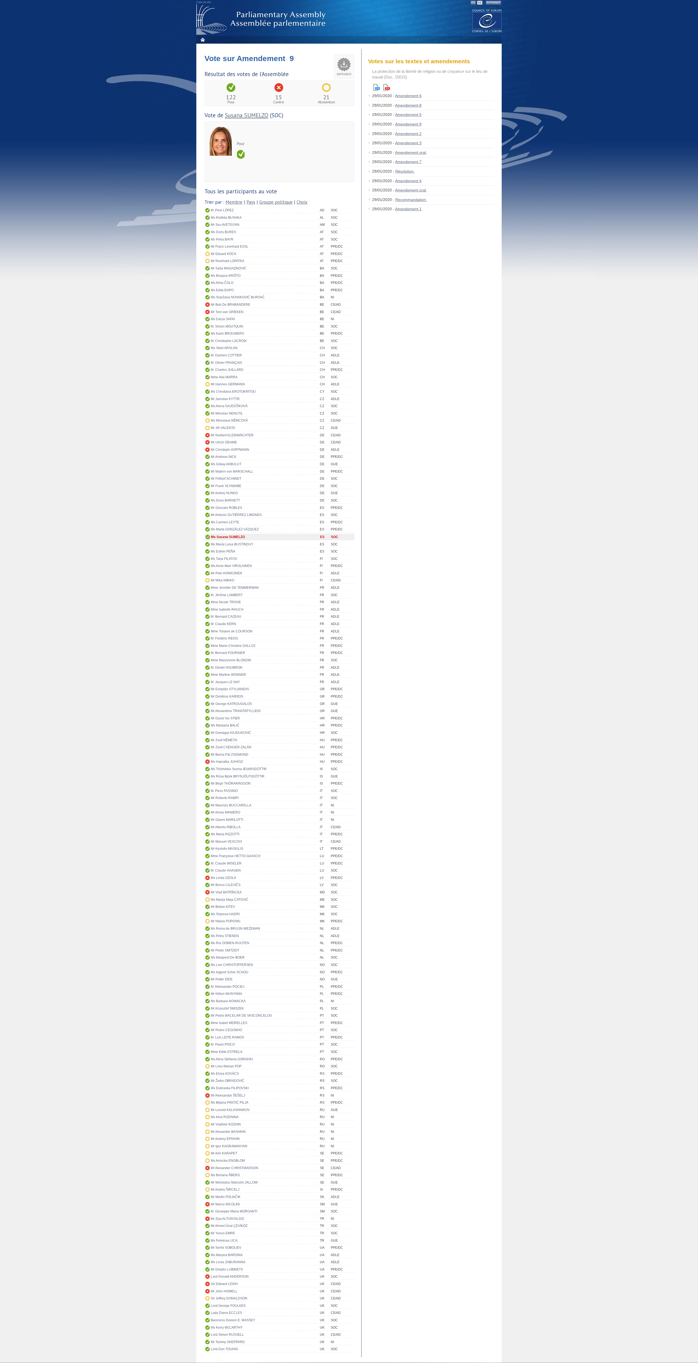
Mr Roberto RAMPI (225, 798)
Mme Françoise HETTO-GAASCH (235, 856)
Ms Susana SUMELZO (228, 537)
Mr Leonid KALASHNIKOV (230, 1110)
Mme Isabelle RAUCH (227, 609)
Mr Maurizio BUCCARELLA (231, 805)
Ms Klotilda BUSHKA (226, 218)
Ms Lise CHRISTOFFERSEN (232, 965)
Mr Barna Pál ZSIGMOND (229, 754)
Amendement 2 (408, 133)
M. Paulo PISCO (223, 1044)
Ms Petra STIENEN (225, 936)
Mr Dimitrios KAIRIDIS (227, 696)
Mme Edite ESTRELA (226, 1052)
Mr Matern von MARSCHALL (232, 471)
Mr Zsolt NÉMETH (224, 740)
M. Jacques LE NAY (225, 682)
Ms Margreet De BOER (228, 957)
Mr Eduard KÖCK (223, 254)
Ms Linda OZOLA (223, 878)
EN (473, 2)
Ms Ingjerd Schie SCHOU (229, 972)
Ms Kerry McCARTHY (227, 1327)
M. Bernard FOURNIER (228, 653)
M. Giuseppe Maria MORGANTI (234, 1211)
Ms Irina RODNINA (225, 1117)
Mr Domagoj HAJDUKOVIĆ (231, 733)
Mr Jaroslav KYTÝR (225, 399)
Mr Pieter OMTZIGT (225, 950)
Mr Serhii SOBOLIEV (226, 1248)
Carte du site (203, 2)
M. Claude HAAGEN (226, 870)
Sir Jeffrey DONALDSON (229, 1298)
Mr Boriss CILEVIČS (225, 885)
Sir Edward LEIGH (224, 1284)
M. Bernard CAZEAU (226, 617)
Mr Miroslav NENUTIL (227, 413)
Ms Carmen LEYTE (225, 522)
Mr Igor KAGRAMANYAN (229, 1146)
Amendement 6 (408, 96)
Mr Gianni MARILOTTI (227, 820)
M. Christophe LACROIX (229, 341)
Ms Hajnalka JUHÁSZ (227, 762)
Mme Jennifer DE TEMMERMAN (235, 588)
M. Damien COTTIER (226, 355)
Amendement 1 (408, 209)
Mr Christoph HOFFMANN (230, 450)
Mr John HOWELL (224, 1291)
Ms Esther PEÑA (223, 551)
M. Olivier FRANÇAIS (226, 363)
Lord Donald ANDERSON (230, 1276)
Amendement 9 (408, 124)
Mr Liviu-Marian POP (226, 1066)
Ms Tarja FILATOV (224, 559)
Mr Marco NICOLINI (225, 1204)
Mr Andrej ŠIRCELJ (225, 1189)
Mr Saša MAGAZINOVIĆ (228, 268)
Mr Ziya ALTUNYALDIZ (227, 1219)
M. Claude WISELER (226, 863)
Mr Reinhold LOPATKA (227, 261)
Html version (376, 87)
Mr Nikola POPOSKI (225, 921)
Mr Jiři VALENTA (223, 428)
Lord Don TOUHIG (224, 1349)
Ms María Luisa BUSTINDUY (232, 544)
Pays (250, 202)
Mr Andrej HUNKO (224, 493)
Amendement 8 (408, 105)
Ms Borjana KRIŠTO (225, 276)
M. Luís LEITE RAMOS (227, 1037)
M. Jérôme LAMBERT (227, 595)
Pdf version (386, 87)
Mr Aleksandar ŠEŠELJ (228, 1095)
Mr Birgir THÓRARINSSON (231, 783)
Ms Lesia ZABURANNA (228, 1262)
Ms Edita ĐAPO (222, 290)
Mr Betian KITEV (223, 907)
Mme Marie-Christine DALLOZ (233, 646)
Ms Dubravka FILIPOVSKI (230, 1088)
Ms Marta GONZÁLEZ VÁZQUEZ (235, 529)
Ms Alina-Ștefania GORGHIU (232, 1059)
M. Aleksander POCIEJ (227, 987)
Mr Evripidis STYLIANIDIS (230, 689)
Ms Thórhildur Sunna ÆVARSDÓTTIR (239, 769)
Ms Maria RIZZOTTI (225, 834)
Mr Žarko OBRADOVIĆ (227, 1081)
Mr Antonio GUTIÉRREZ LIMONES (236, 515)
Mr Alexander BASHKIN (228, 1132)
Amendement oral (411, 152)
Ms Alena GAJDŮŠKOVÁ (229, 406)
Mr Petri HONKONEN (226, 573)
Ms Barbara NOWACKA (228, 1001)
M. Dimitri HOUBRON (226, 668)
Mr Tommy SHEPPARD (228, 1342)
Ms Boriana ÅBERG (225, 1175)
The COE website (487, 20)
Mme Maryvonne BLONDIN (231, 660)
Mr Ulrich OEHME (224, 442)
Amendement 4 (408, 181)
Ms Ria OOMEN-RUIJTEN (230, 943)
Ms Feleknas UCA (224, 1240)
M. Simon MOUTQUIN (227, 326)
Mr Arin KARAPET (224, 1153)
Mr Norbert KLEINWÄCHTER (232, 435)
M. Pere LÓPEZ (222, 210)
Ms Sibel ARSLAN (224, 348)
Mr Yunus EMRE (223, 1233)
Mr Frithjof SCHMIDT (226, 479)
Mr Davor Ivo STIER (225, 718)
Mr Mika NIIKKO (222, 580)
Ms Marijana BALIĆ (225, 725)
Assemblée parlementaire (262, 19)
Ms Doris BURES (223, 232)
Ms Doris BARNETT (225, 500)
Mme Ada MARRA (224, 377)
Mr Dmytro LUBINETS (227, 1269)
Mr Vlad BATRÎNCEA (226, 892)
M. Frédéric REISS (224, 638)
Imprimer (344, 74)
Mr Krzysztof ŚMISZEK (227, 1008)
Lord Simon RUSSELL (227, 1335)
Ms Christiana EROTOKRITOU (233, 392)
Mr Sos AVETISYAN (225, 225)
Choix (302, 202)
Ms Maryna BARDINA (227, 1255)
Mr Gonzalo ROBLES (226, 508)
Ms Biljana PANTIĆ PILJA (229, 1102)
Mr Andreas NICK (223, 457)
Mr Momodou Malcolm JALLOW (234, 1182)
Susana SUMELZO (246, 115)
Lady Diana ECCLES (226, 1313)
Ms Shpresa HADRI (225, 914)
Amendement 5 (408, 114)
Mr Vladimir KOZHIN (226, 1124)
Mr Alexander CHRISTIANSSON (234, 1168)
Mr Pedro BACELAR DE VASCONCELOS (241, 1015)
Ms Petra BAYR (222, 239)
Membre (233, 202)
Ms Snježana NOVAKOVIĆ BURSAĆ (238, 297)
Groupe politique (276, 202)
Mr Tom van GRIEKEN (227, 312)
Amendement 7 (408, 162)
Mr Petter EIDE (222, 979)
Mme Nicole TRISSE (226, 602)
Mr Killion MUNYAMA (226, 994)
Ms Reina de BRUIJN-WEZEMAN (235, 928)
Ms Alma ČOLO (222, 283)
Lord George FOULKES (228, 1306)
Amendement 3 (408, 143)
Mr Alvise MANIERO (225, 812)
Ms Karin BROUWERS (227, 333)
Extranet (493, 2)
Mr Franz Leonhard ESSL (229, 246)
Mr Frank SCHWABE (226, 486)
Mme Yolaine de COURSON (231, 631)
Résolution (405, 171)
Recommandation (411, 199)
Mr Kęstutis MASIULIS (227, 849)
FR (480, 2)
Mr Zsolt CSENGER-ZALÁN (231, 747)
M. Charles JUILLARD (227, 370)
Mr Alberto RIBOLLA (225, 827)
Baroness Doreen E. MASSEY (233, 1320)
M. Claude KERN (223, 624)
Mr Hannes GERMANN (228, 384)
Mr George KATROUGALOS (231, 704)
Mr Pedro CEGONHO (226, 1030)
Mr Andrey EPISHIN (225, 1139)
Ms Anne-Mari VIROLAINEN (231, 566)
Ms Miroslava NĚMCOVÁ (229, 420)
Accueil (202, 40)
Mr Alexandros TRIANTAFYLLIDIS (236, 711)
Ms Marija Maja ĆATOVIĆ (229, 900)
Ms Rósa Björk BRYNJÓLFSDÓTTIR (237, 776)
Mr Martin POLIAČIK (225, 1197)
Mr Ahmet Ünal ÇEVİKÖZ (229, 1226)
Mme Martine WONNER (228, 675)
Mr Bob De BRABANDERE (230, 305)
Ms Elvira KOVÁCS (225, 1074)
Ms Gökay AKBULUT (226, 464)
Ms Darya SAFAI (223, 319)
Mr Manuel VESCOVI (226, 841)
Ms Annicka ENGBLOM (228, 1161)
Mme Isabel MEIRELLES (229, 1023)
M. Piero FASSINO (224, 791)
